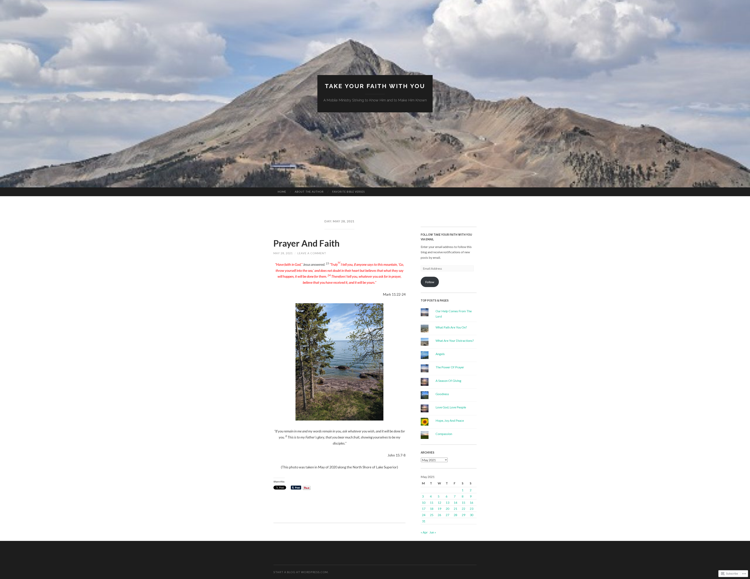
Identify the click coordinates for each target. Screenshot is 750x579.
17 (423, 508)
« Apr (424, 532)
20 (447, 508)
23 (471, 508)
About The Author (309, 191)
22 (463, 508)
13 (447, 502)
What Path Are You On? (451, 327)
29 (463, 515)
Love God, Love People (451, 407)
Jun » (432, 532)
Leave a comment (311, 253)
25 (431, 515)
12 (439, 502)
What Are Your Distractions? (455, 340)
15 (463, 502)
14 (455, 502)
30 (471, 515)
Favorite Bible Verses (348, 191)
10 (423, 502)
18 (431, 508)
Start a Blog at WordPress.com (300, 572)
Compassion (444, 434)
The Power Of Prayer (450, 367)
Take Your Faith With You (375, 86)
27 (447, 515)
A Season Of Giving (448, 380)
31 (423, 521)
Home (282, 191)
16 (471, 502)
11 (431, 502)
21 (455, 508)
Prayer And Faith (306, 243)
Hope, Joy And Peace (450, 420)
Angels (440, 354)
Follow (429, 282)
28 (455, 515)
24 (423, 515)
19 (439, 508)
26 (439, 515)
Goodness (442, 394)
